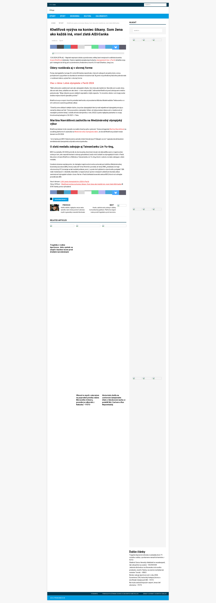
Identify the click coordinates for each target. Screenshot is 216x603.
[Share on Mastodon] (101, 47)
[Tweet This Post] (60, 47)
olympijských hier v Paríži (105, 60)
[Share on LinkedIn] (67, 47)
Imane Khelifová (56, 60)
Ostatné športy (61, 199)
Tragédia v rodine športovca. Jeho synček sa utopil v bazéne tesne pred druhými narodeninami (61, 248)
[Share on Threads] (122, 47)
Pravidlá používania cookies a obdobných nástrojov (120, 593)
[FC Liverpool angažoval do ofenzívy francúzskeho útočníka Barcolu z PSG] (157, 461)
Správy (52, 16)
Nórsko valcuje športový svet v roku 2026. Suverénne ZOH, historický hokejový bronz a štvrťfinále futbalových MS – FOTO (144, 577)
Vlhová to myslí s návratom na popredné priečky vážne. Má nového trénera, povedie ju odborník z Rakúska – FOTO (87, 400)
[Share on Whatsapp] (94, 47)
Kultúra (87, 16)
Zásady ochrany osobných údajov (154, 593)
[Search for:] (155, 5)
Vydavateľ (94, 593)
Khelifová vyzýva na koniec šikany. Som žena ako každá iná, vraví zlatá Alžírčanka (91, 184)
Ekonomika (74, 16)
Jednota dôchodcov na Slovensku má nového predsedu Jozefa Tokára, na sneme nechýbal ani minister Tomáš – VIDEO (146, 570)
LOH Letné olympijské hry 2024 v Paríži (75, 181)
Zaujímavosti (101, 16)
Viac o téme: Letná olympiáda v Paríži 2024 (72, 83)
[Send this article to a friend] (81, 47)
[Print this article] (88, 47)
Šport (62, 16)
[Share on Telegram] (108, 47)
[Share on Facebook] (53, 47)
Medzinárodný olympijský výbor (86, 132)
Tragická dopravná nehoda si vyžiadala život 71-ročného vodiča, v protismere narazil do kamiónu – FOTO (147, 557)
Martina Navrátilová (116, 129)
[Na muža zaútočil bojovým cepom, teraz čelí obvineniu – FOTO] (147, 292)
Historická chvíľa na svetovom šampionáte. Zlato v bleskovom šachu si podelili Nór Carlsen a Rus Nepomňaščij (113, 400)
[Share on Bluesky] (115, 47)
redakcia (54, 40)
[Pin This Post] (74, 47)
